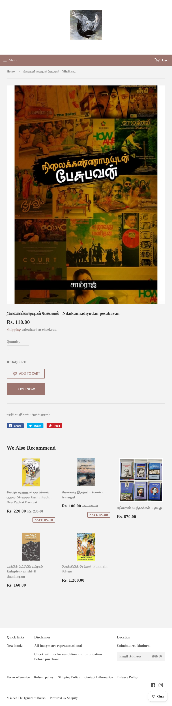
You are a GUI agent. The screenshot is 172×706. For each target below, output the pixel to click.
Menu (13, 60)
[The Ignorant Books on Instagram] (161, 685)
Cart (165, 60)
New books (15, 645)
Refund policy (44, 677)
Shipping (14, 329)
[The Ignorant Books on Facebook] (153, 685)
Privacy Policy (127, 677)
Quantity (13, 341)
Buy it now (26, 389)
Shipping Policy (69, 677)
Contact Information (98, 677)
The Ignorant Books (31, 697)
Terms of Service (18, 677)
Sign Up (157, 656)
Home (11, 71)
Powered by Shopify (64, 697)
